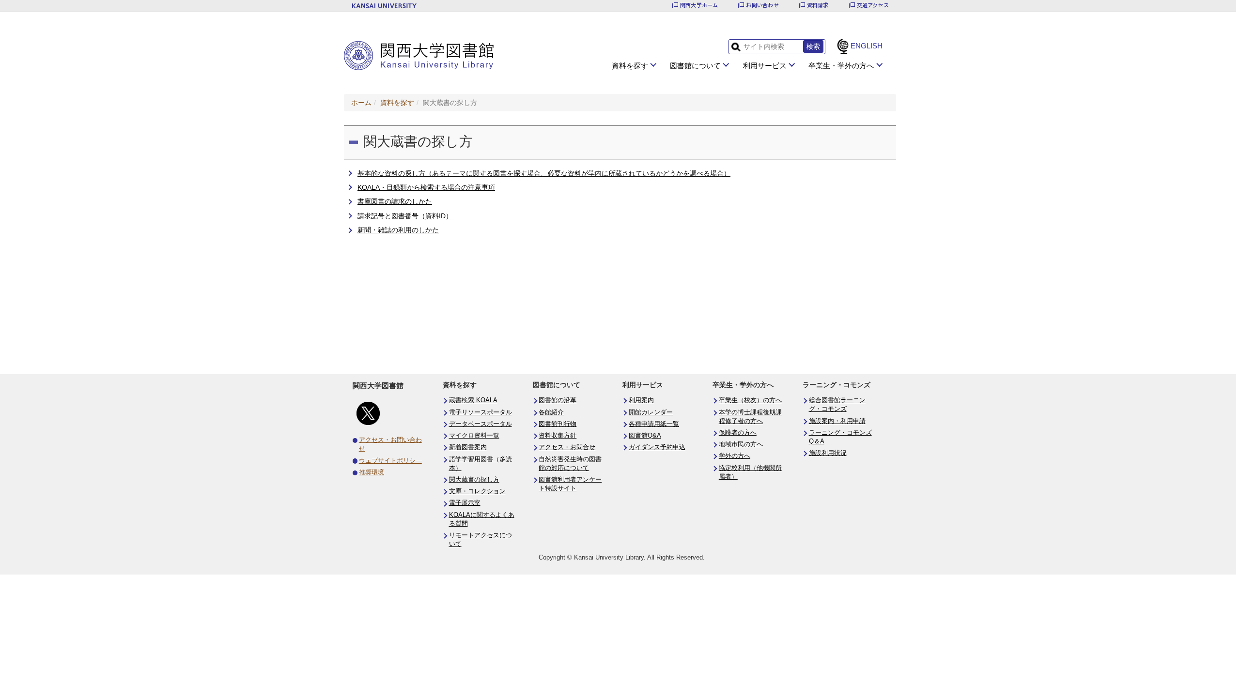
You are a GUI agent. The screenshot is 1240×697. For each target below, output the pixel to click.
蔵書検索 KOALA (473, 400)
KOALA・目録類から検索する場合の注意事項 (426, 187)
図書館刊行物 (557, 424)
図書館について (695, 65)
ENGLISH (867, 46)
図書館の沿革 (557, 400)
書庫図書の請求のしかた (394, 201)
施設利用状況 (828, 453)
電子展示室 (464, 503)
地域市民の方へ (741, 444)
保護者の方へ (738, 432)
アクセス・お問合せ (567, 447)
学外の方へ (734, 456)
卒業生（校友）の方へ (750, 400)
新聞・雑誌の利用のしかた (398, 230)
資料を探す (630, 65)
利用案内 (641, 400)
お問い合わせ (762, 5)
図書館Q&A (645, 435)
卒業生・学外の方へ (841, 65)
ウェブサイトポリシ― (390, 460)
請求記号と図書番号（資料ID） (404, 216)
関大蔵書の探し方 (474, 479)
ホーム (361, 102)
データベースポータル (480, 424)
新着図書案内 (468, 447)
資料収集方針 (557, 435)
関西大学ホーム (699, 5)
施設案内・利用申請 (837, 421)
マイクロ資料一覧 (474, 435)
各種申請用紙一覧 (654, 424)
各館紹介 (551, 412)
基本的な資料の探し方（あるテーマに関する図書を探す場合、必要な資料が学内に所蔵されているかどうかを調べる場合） (543, 173)
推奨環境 (371, 472)
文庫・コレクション (477, 491)
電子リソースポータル (480, 412)
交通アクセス (873, 5)
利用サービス (765, 65)
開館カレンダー (651, 412)
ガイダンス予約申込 (657, 447)
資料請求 (818, 5)
